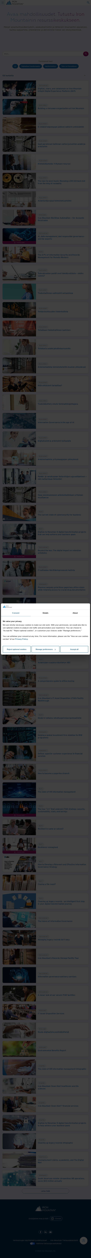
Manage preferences (44, 649)
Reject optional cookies (16, 649)
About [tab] (75, 613)
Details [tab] (45, 613)
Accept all (74, 649)
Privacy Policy (21, 639)
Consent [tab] (15, 613)
